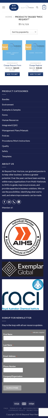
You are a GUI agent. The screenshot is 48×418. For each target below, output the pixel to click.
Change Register (35, 65)
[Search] (37, 7)
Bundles (5, 99)
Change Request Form (12, 65)
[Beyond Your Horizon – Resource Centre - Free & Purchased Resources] (27, 7)
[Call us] (14, 202)
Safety (5, 151)
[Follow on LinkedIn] (19, 202)
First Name (7, 334)
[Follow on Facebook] (4, 202)
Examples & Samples (11, 109)
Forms (5, 115)
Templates (7, 156)
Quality (5, 146)
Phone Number (9, 366)
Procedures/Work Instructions (16, 140)
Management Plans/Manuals (15, 130)
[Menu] (3, 7)
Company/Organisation (12, 376)
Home (8, 16)
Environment (8, 104)
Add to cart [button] (12, 74)
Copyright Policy (17, 410)
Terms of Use (16, 408)
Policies (5, 135)
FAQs (6, 408)
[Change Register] (35, 50)
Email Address (10, 356)
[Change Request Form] (12, 50)
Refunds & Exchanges (33, 408)
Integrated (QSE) (9, 125)
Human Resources (10, 120)
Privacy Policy (33, 410)
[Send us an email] (9, 202)
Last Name (8, 345)
